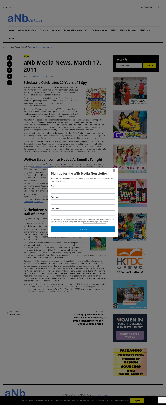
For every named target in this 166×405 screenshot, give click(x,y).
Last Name (55, 208)
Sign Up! (83, 229)
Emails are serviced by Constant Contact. (94, 223)
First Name (55, 197)
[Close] (114, 170)
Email (53, 186)
